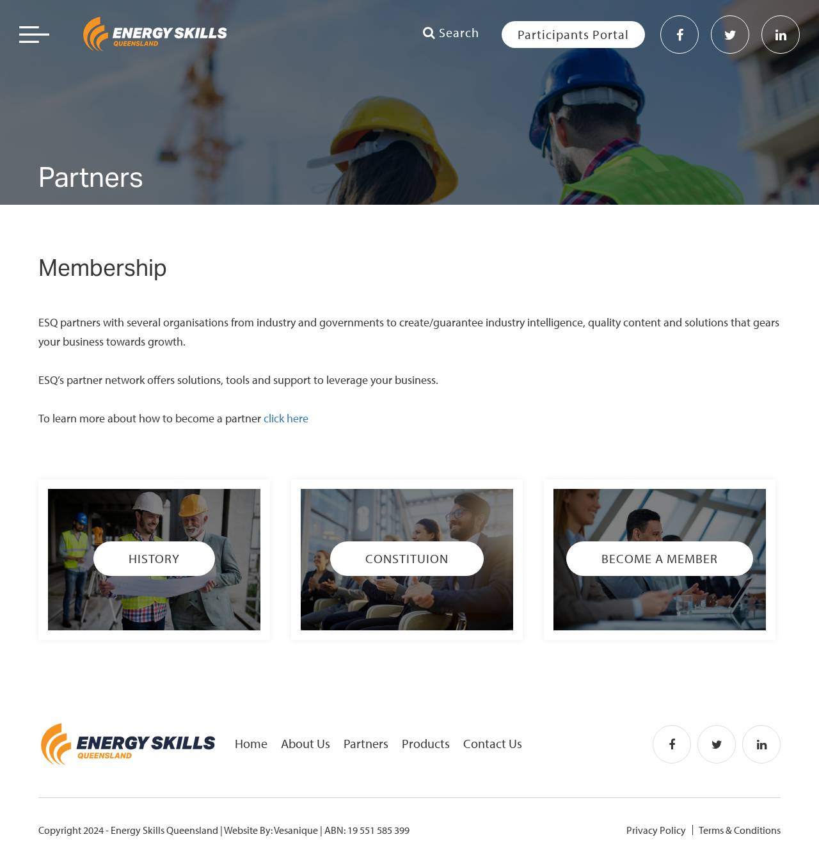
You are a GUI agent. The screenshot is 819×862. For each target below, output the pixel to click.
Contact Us (492, 743)
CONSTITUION (407, 558)
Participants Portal (573, 34)
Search (457, 32)
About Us (305, 743)
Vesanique (296, 830)
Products (426, 743)
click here (286, 418)
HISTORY (154, 558)
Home (251, 743)
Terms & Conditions (740, 830)
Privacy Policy (656, 830)
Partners (366, 743)
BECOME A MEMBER (659, 558)
